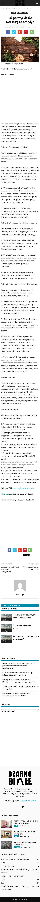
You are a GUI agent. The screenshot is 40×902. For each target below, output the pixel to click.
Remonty (17, 847)
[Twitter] (23, 807)
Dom (16, 825)
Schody (13, 12)
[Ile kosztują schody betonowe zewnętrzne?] (6, 639)
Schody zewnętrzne (22, 12)
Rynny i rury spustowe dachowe (12, 876)
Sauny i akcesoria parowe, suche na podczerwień (18, 886)
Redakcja (11, 27)
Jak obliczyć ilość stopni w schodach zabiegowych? (10, 569)
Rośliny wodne (6, 890)
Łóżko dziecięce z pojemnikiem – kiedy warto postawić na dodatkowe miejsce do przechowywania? (18, 665)
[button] (37, 3)
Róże (3, 879)
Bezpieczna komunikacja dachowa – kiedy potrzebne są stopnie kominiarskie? (17, 674)
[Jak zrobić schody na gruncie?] (6, 628)
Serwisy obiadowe (7, 866)
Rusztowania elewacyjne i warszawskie (15, 859)
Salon (16, 836)
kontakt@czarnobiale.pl (28, 801)
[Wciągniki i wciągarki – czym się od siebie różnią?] (6, 845)
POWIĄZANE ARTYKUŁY (11, 606)
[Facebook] (17, 807)
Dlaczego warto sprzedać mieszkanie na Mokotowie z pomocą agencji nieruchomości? (18, 681)
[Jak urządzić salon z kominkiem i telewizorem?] (6, 834)
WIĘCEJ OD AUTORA (9, 609)
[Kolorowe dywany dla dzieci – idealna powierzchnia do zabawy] (6, 824)
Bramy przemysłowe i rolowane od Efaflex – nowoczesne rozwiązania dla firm (17, 695)
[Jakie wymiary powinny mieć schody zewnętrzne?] (6, 617)
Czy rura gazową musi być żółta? (31, 568)
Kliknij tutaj (5, 494)
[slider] (7, 499)
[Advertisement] (20, 99)
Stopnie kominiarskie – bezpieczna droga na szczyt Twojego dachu (20, 688)
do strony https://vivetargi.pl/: (23, 488)
